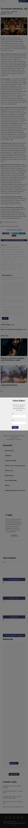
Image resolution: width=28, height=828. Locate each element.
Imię (13, 413)
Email (13, 420)
